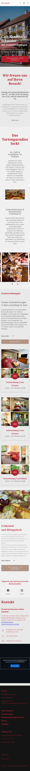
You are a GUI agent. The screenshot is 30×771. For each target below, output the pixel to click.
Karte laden (16, 665)
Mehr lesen (15, 120)
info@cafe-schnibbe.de (13, 641)
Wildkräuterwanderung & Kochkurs (12, 717)
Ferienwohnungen (7, 622)
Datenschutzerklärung (11, 661)
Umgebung (4, 724)
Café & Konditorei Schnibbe (10, 624)
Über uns (4, 721)
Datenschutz (5, 759)
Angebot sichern (15, 342)
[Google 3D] (15, 199)
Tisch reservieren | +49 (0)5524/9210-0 (15, 568)
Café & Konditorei (7, 711)
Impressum (4, 755)
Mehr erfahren (5, 560)
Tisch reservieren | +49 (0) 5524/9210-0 (15, 59)
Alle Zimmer (5, 336)
